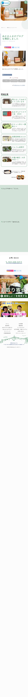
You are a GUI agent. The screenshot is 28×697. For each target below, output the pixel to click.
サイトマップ (7, 331)
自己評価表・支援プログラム (20, 329)
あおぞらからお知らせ (7, 327)
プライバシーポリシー (21, 333)
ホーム (7, 323)
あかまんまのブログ (8, 74)
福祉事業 (7, 325)
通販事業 (21, 325)
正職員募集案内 (7, 333)
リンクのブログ (20, 327)
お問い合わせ (21, 331)
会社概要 (21, 323)
